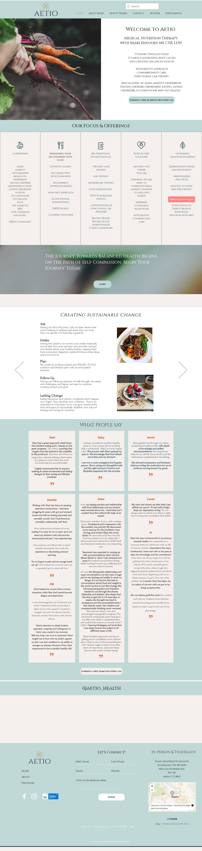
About (26, 777)
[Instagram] (34, 796)
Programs (28, 783)
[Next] (182, 370)
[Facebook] (24, 796)
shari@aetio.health (176, 761)
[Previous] (19, 370)
